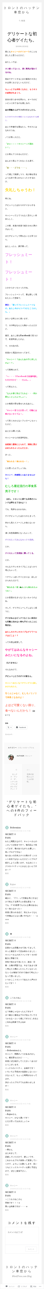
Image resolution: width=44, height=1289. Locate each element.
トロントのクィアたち (26, 748)
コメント (31, 1249)
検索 (23, 21)
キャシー (28, 756)
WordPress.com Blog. (22, 1276)
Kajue (13, 884)
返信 (7, 873)
